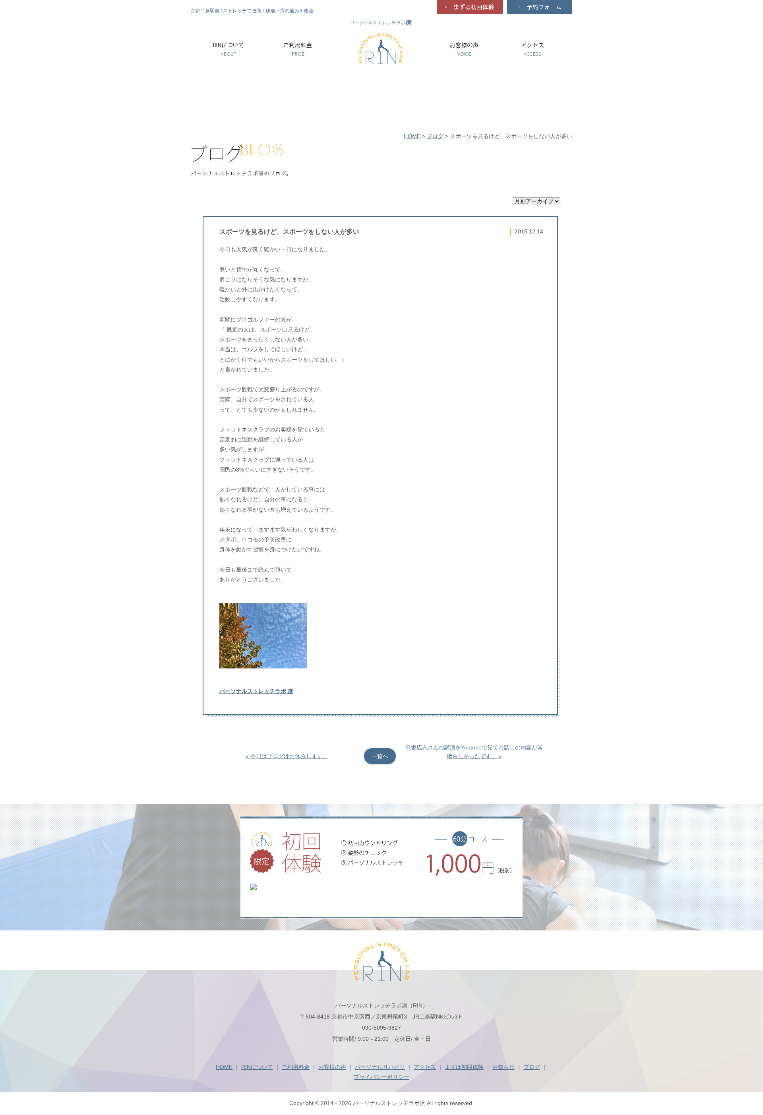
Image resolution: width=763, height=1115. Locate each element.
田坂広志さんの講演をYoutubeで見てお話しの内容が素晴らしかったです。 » (474, 751)
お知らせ (503, 1067)
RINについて (257, 1067)
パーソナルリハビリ (380, 1067)
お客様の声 (332, 1067)
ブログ (435, 136)
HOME (412, 136)
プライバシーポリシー (381, 1077)
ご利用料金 (296, 1067)
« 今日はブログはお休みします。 (287, 756)
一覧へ (380, 756)
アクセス (425, 1067)
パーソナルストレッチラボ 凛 (256, 691)
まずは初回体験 (464, 1067)
